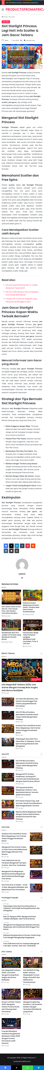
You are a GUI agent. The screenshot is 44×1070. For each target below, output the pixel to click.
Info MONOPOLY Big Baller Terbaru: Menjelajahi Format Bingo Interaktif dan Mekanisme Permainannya (31, 976)
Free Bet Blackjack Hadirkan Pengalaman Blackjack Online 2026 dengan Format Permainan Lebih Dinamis (11, 1037)
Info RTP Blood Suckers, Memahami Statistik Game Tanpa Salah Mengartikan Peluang (27, 715)
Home (5, 17)
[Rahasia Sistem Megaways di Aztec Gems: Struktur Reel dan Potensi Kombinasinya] (32, 595)
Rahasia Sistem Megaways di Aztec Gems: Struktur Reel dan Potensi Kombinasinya (31, 607)
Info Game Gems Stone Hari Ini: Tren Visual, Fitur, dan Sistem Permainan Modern (11, 609)
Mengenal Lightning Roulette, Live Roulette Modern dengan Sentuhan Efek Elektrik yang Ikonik (32, 1007)
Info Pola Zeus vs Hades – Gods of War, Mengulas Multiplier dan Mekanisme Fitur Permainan (15, 887)
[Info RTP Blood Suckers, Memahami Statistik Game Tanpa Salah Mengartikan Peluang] (8, 715)
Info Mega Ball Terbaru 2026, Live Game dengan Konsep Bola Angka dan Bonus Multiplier (20, 687)
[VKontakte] (6, 551)
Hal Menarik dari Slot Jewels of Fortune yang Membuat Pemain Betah (11, 636)
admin (6, 40)
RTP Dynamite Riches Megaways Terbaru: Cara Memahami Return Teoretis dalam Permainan (27, 791)
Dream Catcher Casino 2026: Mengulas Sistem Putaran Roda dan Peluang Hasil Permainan (11, 1007)
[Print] (17, 551)
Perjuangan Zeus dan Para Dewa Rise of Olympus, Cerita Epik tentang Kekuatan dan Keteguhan (28, 742)
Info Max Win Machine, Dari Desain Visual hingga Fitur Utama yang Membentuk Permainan (27, 702)
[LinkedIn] (17, 546)
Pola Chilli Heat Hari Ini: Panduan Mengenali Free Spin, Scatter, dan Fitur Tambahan (14, 862)
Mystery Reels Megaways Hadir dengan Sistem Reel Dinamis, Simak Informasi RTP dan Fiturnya (28, 815)
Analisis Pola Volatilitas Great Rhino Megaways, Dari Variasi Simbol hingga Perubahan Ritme (28, 729)
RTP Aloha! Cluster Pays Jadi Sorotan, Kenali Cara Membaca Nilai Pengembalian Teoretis (29, 803)
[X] (11, 546)
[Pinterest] (27, 546)
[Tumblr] (22, 546)
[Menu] (3, 10)
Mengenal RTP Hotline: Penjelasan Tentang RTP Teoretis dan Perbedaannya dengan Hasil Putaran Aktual (27, 777)
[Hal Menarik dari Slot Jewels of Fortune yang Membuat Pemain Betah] (11, 625)
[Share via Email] (11, 551)
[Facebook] (6, 546)
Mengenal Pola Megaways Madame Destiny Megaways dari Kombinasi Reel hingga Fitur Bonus (13, 875)
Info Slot (12, 17)
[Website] (22, 577)
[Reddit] (33, 546)
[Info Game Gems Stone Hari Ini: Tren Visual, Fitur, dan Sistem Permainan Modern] (11, 597)
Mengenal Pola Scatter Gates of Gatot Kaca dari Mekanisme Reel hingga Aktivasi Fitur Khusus (14, 850)
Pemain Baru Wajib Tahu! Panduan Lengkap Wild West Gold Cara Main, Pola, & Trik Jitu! (30, 638)
